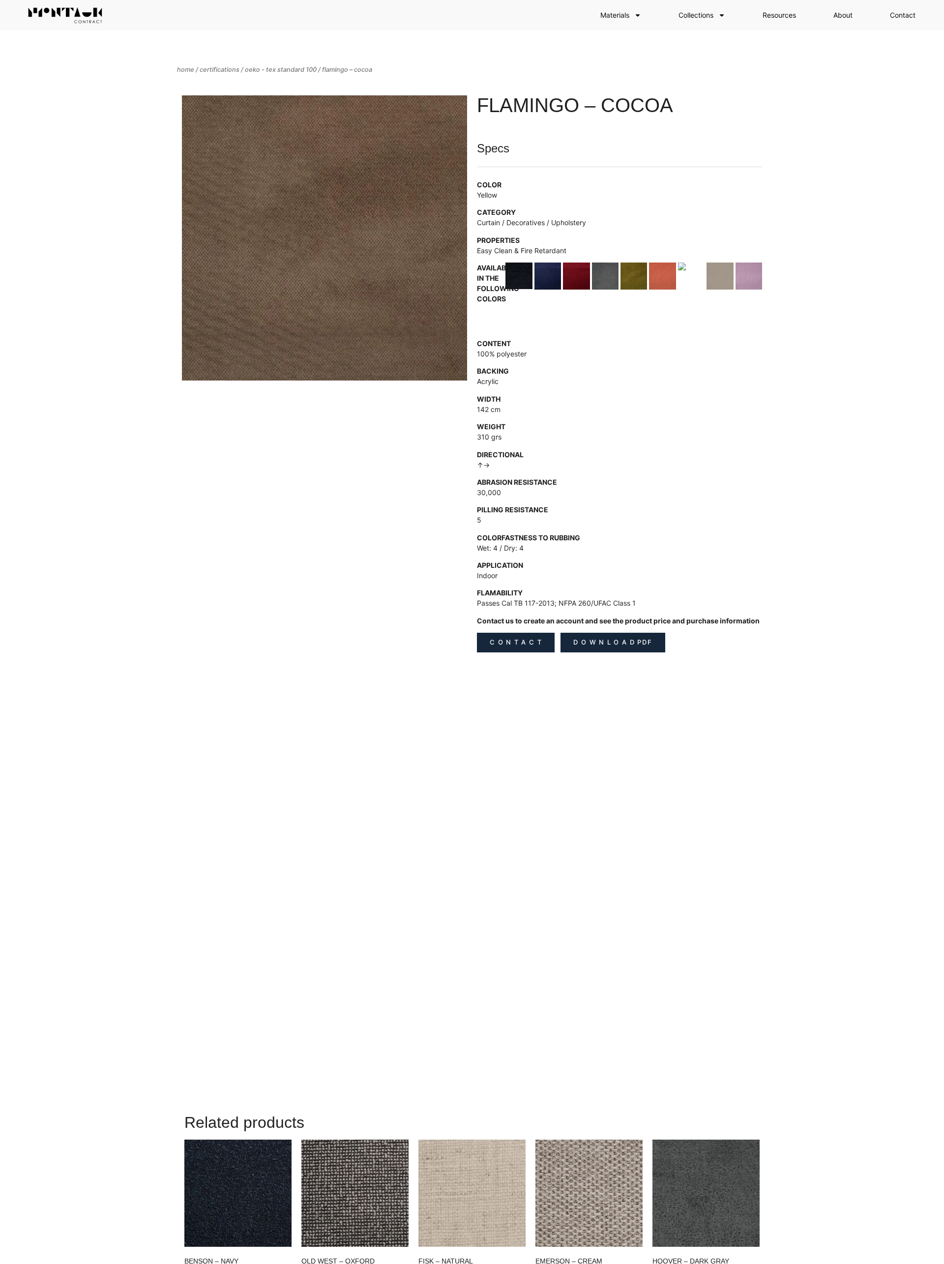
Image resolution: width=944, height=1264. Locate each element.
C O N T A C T (516, 642)
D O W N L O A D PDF (612, 642)
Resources (779, 15)
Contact (902, 15)
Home (185, 69)
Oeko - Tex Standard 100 (281, 69)
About (843, 15)
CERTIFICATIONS (219, 69)
